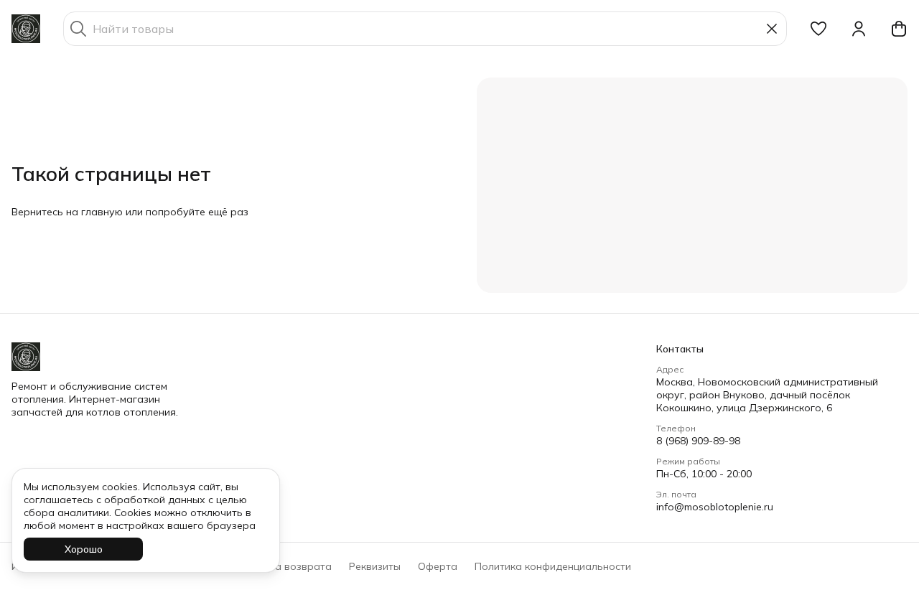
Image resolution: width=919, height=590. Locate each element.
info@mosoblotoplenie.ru (714, 506)
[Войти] (858, 28)
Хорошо (84, 549)
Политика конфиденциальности (553, 566)
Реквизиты (375, 566)
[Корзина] (899, 28)
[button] (818, 28)
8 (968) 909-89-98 (698, 440)
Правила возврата (285, 566)
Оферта (437, 566)
